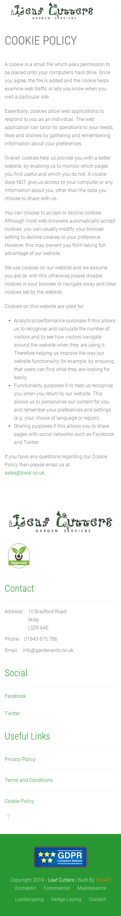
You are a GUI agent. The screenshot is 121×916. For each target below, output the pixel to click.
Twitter (12, 713)
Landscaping (29, 899)
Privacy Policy (20, 759)
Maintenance (91, 888)
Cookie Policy (19, 801)
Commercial (56, 888)
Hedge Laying (66, 899)
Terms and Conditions (29, 780)
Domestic (25, 888)
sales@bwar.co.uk (24, 473)
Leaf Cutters (61, 880)
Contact (97, 899)
